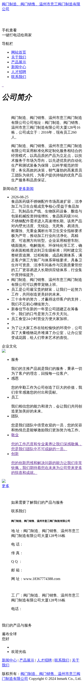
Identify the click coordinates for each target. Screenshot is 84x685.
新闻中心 (18, 67)
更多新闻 (26, 189)
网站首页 (18, 52)
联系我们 (18, 77)
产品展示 (18, 62)
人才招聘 (18, 72)
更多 (5, 486)
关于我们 (18, 57)
